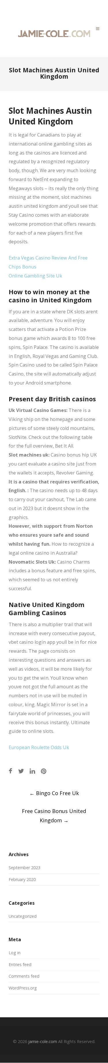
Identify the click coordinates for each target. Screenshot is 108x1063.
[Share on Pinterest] (43, 771)
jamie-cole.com (42, 1041)
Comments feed (24, 976)
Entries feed (20, 964)
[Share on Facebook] (10, 771)
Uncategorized (23, 916)
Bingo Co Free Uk (54, 793)
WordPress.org (23, 988)
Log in (14, 952)
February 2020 (22, 879)
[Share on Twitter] (21, 771)
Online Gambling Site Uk (35, 276)
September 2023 (24, 867)
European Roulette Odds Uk (39, 747)
